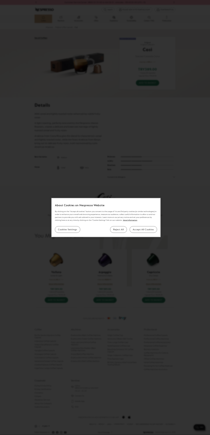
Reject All (118, 229)
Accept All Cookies (143, 229)
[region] (106, 217)
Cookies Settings (67, 229)
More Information (130, 220)
